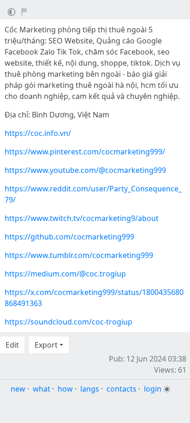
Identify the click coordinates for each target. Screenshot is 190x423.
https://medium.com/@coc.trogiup (65, 274)
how (65, 389)
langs (89, 389)
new (18, 389)
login (152, 389)
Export (46, 345)
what (41, 389)
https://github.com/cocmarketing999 (69, 237)
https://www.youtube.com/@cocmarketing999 (85, 170)
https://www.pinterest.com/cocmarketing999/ (85, 152)
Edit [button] (12, 345)
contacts (122, 389)
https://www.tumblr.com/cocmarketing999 (79, 255)
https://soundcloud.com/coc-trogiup (68, 322)
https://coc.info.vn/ (38, 133)
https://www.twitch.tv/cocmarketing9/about (82, 218)
